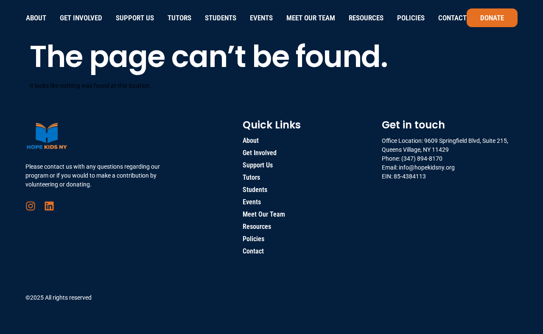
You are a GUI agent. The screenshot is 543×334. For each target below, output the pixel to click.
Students (220, 18)
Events (261, 18)
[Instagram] (30, 206)
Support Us (135, 18)
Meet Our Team (310, 18)
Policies (411, 18)
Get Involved (81, 18)
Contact (452, 18)
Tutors (179, 18)
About (36, 18)
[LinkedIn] (49, 206)
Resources (366, 18)
